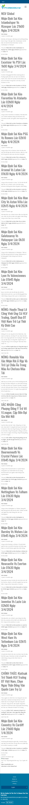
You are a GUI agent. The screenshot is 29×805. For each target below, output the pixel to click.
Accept (3, 802)
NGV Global (4, 34)
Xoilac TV (5, 51)
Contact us (14, 781)
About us (14, 779)
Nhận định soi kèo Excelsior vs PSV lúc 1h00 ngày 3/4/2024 (13, 62)
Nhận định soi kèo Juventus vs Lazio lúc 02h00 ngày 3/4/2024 (13, 603)
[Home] (11, 6)
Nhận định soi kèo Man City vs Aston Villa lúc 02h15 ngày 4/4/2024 (14, 201)
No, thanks (10, 802)
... (7, 343)
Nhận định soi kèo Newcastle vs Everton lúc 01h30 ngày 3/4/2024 (13, 565)
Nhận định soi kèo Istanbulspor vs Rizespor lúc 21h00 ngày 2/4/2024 (12, 24)
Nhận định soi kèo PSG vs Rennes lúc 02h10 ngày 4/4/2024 (14, 137)
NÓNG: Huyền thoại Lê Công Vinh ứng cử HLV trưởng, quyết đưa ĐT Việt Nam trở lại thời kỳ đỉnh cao (14, 317)
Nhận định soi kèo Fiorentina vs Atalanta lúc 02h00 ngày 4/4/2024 (14, 100)
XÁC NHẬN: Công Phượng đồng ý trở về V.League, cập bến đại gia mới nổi (14, 410)
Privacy (14, 783)
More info (5, 799)
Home (14, 777)
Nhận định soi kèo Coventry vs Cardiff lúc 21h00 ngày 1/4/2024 (12, 726)
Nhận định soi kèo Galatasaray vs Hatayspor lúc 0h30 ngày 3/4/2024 (13, 237)
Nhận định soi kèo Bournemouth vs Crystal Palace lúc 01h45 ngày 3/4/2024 (14, 454)
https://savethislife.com (7, 764)
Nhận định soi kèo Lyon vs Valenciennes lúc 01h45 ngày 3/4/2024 (13, 277)
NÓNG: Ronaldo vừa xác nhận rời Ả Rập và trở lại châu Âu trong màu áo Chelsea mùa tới (14, 365)
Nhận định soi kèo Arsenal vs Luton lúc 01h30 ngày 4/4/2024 (14, 169)
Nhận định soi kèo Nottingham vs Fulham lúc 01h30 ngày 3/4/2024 (14, 493)
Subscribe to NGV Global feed (9, 766)
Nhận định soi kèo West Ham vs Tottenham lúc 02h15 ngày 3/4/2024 (13, 639)
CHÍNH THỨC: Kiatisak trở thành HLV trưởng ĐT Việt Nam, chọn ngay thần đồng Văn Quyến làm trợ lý (14, 681)
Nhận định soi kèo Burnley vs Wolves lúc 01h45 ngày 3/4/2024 (14, 531)
